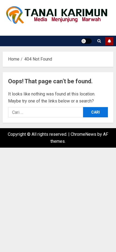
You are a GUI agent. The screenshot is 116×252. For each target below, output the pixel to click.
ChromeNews (83, 134)
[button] (99, 41)
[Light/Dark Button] (86, 41)
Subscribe (109, 41)
